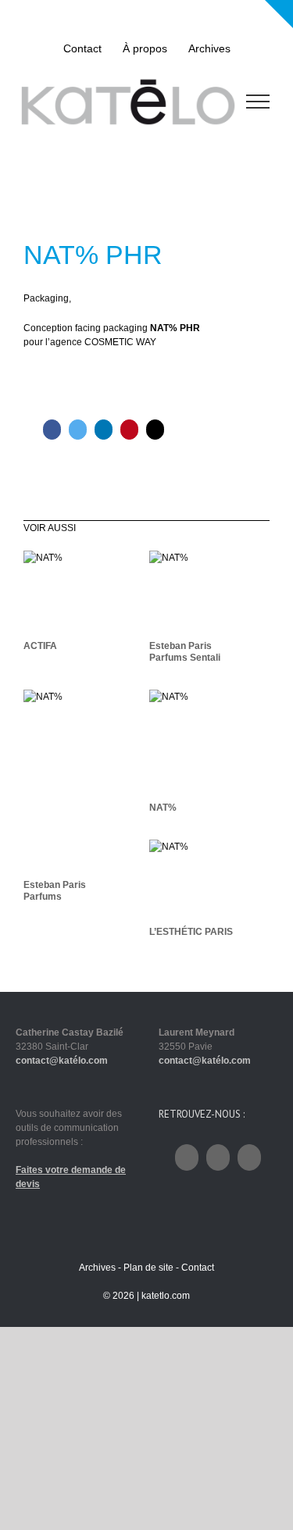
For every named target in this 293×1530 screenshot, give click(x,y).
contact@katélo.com (62, 1060)
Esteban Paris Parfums (54, 891)
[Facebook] (52, 429)
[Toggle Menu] (258, 102)
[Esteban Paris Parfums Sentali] (209, 590)
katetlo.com (165, 1295)
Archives (97, 1267)
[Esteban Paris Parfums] (83, 780)
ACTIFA (40, 645)
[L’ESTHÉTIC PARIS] (209, 879)
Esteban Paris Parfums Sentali (184, 652)
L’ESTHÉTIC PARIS (191, 931)
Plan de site (148, 1267)
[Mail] (155, 429)
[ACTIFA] (83, 591)
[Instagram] (218, 1157)
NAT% (163, 807)
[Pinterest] (129, 429)
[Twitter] (78, 429)
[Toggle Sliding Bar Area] (279, 14)
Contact (197, 1267)
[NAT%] (209, 741)
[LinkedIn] (104, 429)
